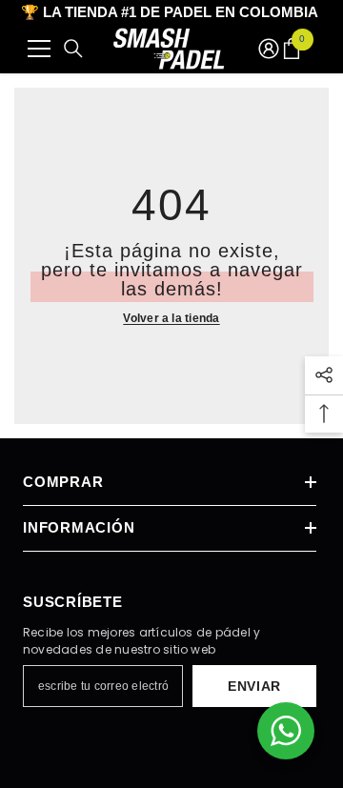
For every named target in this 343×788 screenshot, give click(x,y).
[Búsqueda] (73, 48)
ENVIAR (254, 686)
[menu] (39, 48)
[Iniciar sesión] (268, 48)
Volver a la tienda (171, 318)
